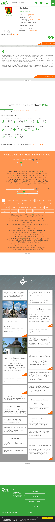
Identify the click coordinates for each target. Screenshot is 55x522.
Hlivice (45, 173)
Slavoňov (10, 183)
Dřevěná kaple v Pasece (31, 238)
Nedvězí (17, 34)
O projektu (35, 491)
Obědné (16, 181)
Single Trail (22, 211)
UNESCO (31, 200)
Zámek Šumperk (27, 223)
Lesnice (18, 177)
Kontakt (29, 512)
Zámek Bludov (39, 217)
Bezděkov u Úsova (19, 171)
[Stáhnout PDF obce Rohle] (49, 37)
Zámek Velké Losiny (21, 242)
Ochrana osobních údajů (9, 512)
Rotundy (35, 207)
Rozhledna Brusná (16, 217)
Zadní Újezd (37, 185)
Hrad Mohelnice (30, 221)
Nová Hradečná (41, 179)
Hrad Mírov (39, 232)
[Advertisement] (27, 92)
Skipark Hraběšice (17, 234)
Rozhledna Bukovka (28, 240)
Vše (4, 200)
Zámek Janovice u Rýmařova (17, 248)
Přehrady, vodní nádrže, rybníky (12, 204)
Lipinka (40, 177)
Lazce (13, 177)
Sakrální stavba (49, 211)
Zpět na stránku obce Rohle (48, 76)
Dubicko (39, 173)
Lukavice (46, 177)
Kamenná (32, 175)
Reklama (35, 496)
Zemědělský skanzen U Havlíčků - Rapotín (21, 230)
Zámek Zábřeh (28, 217)
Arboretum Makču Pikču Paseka (34, 236)
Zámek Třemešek (26, 215)
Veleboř (23, 185)
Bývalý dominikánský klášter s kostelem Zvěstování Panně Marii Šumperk (27, 225)
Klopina (39, 175)
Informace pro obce (35, 501)
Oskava (22, 181)
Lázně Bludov (41, 221)
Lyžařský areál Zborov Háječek (33, 234)
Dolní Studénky (30, 173)
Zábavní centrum (38, 211)
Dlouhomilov (11, 173)
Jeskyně (42, 207)
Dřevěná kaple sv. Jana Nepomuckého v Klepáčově (27, 244)
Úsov (18, 185)
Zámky (7, 207)
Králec (8, 177)
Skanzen (50, 200)
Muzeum (29, 211)
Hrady (49, 204)
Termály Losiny (41, 248)
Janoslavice (12, 34)
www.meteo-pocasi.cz (38, 144)
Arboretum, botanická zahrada (30, 204)
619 (29, 27)
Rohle (23, 8)
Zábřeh (30, 17)
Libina (30, 177)
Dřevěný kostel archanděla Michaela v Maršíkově (27, 250)
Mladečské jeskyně (42, 240)
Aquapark (24, 200)
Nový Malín (9, 181)
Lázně (47, 207)
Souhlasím (47, 518)
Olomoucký (31, 14)
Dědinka (43, 171)
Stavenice (18, 183)
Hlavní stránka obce (50, 43)
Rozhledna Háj (41, 230)
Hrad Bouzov (31, 248)
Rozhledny (42, 204)
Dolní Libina (20, 173)
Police (33, 181)
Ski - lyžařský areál (40, 200)
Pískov (28, 181)
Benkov (10, 171)
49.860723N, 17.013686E (34, 19)
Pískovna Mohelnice (39, 219)
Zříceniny (13, 207)
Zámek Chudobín (20, 246)
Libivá (35, 177)
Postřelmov (40, 181)
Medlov (11, 179)
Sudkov (31, 183)
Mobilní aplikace (35, 507)
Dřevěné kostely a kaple (25, 207)
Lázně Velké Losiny (33, 246)
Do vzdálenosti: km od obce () (20, 189)
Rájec (46, 181)
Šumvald (37, 183)
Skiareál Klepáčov (34, 242)
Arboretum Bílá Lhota (14, 240)
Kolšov (45, 175)
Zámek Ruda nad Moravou (14, 238)
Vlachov (30, 185)
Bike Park (14, 211)
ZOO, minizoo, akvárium (13, 200)
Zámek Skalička (38, 215)
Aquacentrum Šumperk (16, 221)
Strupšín (24, 183)
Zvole (44, 185)
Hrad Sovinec (45, 238)
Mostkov (25, 179)
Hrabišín (10, 175)
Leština (24, 177)
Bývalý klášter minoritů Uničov (27, 228)
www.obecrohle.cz (33, 30)
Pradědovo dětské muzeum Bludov (20, 219)
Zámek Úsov (15, 215)
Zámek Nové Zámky (16, 236)
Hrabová (17, 175)
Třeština (43, 183)
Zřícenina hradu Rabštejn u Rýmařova (23, 232)
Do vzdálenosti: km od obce (22, 159)
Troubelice (12, 185)
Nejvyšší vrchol (5, 211)
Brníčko (37, 171)
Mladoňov (18, 179)
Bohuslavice (30, 171)
